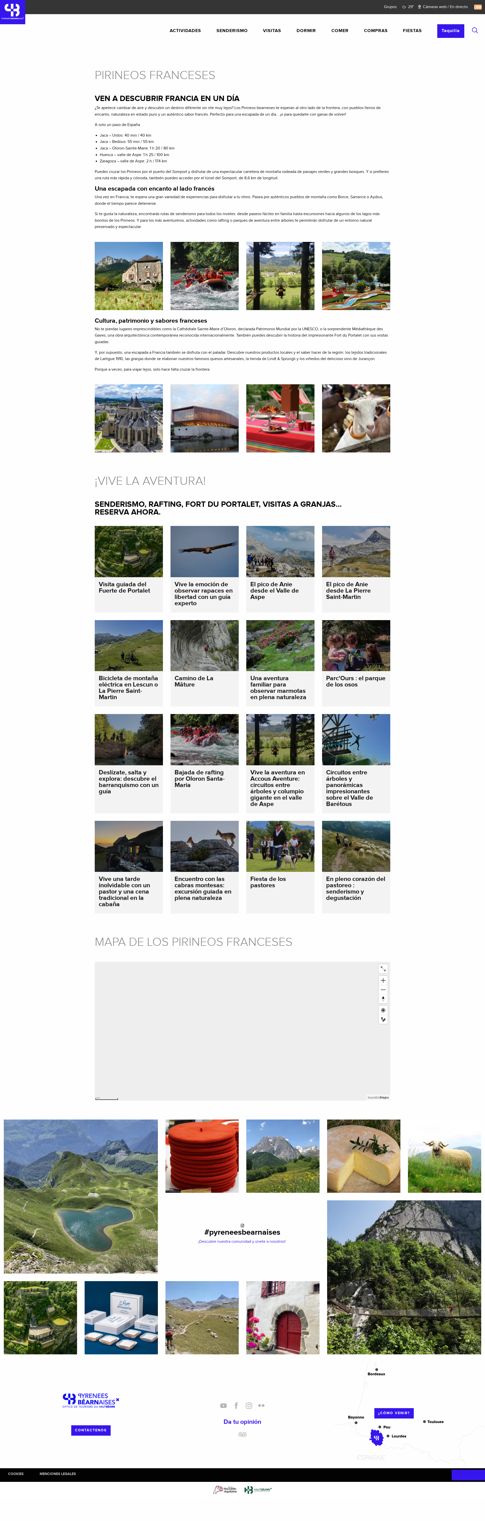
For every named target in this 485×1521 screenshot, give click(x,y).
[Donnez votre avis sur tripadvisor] (242, 1436)
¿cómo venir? (394, 1413)
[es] (478, 7)
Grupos (390, 7)
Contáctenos (91, 1430)
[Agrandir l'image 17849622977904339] (202, 1317)
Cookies (15, 1474)
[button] (475, 30)
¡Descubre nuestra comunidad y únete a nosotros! (242, 1241)
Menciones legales (58, 1474)
